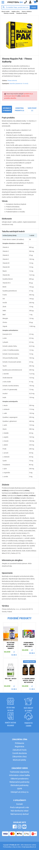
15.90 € (14, 655)
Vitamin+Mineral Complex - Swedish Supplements (28, 644)
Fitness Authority (12, 80)
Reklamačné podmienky (19, 782)
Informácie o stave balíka (19, 775)
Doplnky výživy (16, 11)
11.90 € (32, 689)
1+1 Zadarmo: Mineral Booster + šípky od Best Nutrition (28, 680)
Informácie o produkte (7, 109)
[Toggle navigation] (3, 2)
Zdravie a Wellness (27, 11)
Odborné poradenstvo (19, 778)
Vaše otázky (32, 109)
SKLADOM (7, 652)
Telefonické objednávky (19, 772)
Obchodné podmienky (19, 785)
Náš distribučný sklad (19, 810)
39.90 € (32, 653)
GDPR (19, 788)
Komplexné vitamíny (21, 13)
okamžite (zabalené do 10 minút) (19, 83)
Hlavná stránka (5, 11)
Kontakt (19, 804)
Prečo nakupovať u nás (19, 807)
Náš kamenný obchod (19, 814)
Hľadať (33, 7)
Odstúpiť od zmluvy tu (19, 792)
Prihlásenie (19, 743)
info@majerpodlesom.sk (29, 847)
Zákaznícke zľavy (19, 756)
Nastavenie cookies (30, 845)
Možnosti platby (19, 760)
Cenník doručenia (19, 753)
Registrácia (19, 746)
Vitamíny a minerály (9, 13)
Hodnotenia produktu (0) (19, 109)
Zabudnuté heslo (20, 750)
